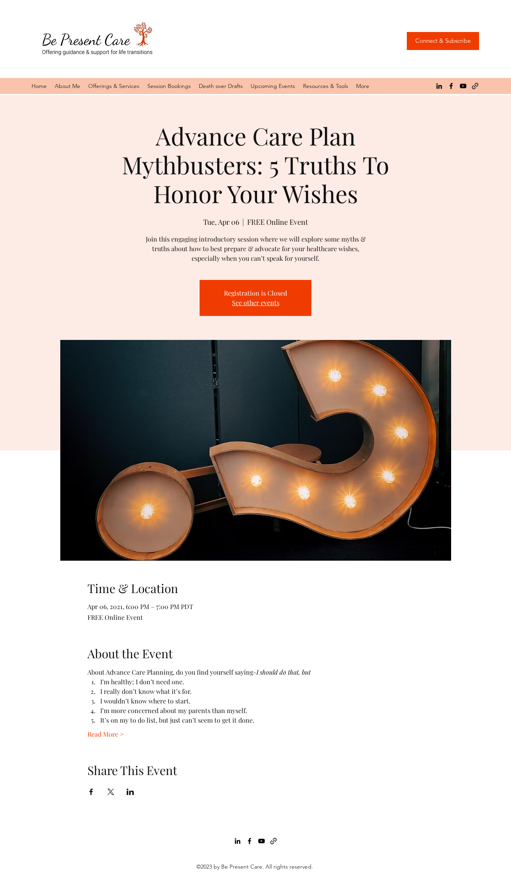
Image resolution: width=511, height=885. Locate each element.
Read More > (105, 734)
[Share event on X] (111, 792)
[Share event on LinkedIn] (130, 792)
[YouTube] (463, 86)
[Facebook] (451, 86)
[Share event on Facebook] (91, 792)
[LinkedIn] (439, 86)
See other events (255, 302)
